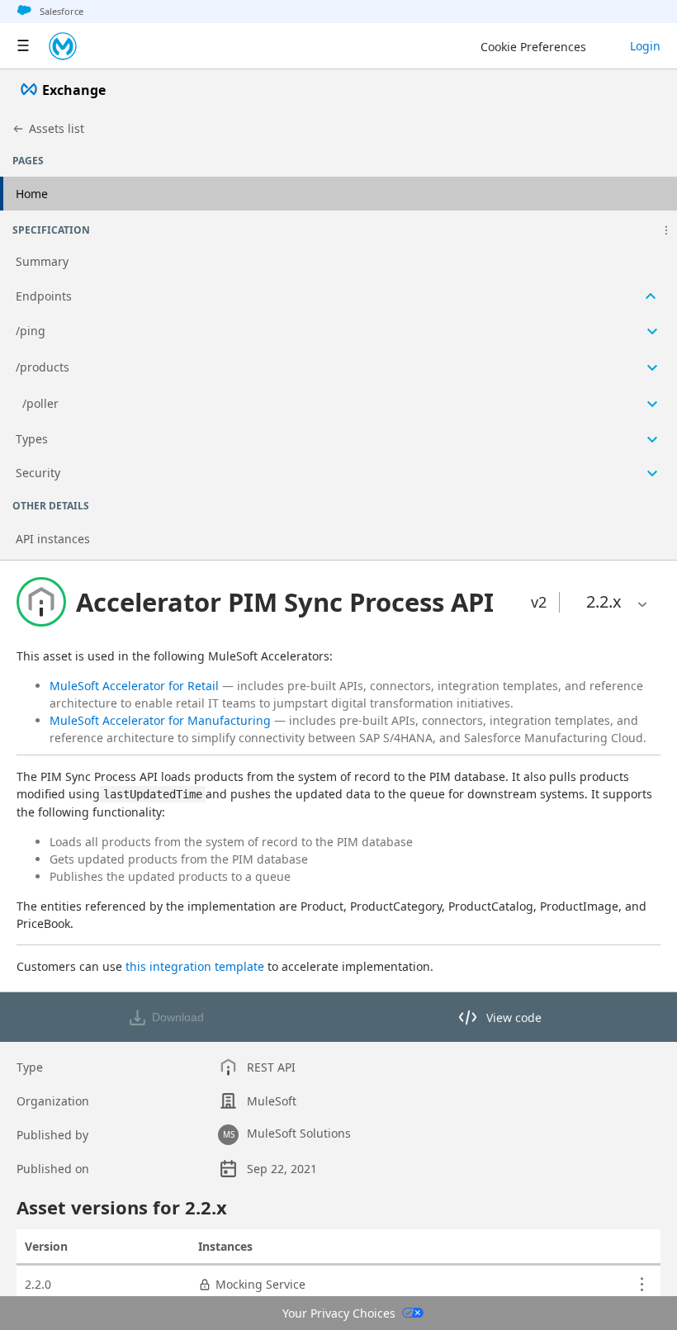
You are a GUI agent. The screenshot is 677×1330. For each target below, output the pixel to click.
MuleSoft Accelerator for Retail (134, 685)
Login (645, 46)
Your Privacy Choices (338, 1313)
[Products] (23, 46)
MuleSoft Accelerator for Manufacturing (160, 720)
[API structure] (338, 368)
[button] (666, 230)
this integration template (194, 966)
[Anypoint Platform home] (62, 46)
